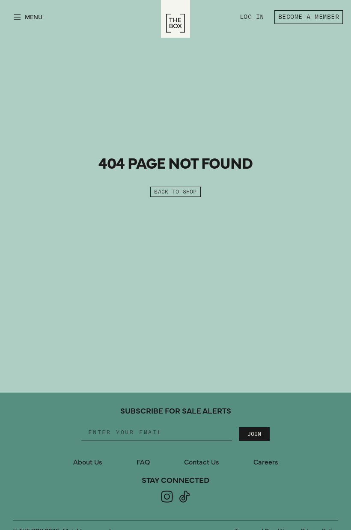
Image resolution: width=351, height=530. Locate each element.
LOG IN (254, 18)
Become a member (308, 16)
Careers (265, 462)
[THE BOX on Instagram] (167, 501)
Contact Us (201, 462)
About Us (87, 462)
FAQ (143, 462)
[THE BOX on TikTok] (184, 501)
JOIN (254, 434)
